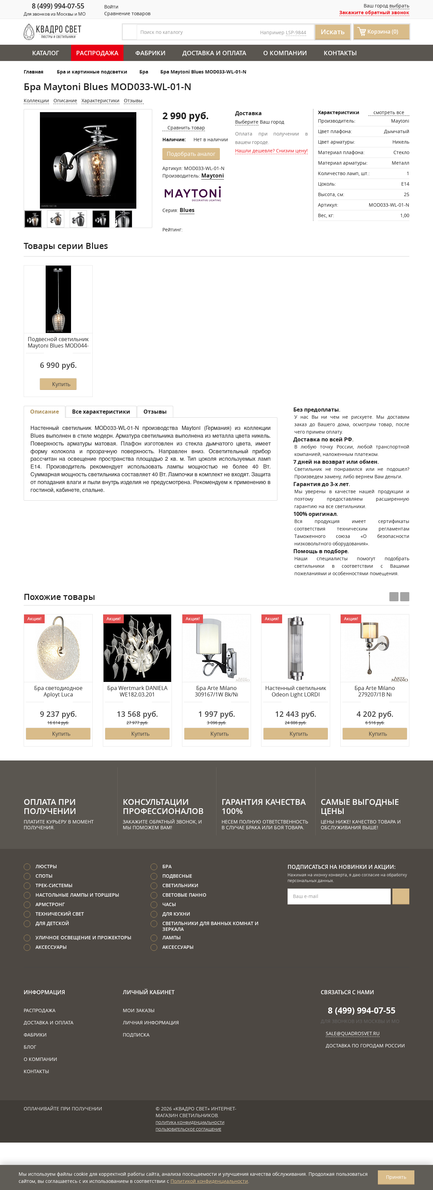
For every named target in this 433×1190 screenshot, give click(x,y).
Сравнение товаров (127, 13)
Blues (187, 210)
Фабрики (150, 53)
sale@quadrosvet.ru (353, 1033)
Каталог (45, 53)
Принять (396, 1177)
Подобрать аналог (191, 154)
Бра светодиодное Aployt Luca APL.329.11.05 (58, 691)
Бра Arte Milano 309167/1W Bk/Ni (216, 691)
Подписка (136, 1034)
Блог (30, 1047)
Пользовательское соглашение (188, 1129)
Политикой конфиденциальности (209, 1181)
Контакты (340, 53)
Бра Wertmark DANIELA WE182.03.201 (137, 691)
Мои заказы (139, 1010)
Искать (333, 31)
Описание (65, 100)
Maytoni (212, 175)
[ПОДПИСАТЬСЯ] (400, 896)
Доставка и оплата (214, 53)
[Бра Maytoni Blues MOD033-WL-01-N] (88, 160)
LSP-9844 (296, 32)
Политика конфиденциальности (190, 1122)
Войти (110, 6)
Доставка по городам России (365, 1045)
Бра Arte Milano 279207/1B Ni (375, 691)
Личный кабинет (149, 992)
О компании (285, 53)
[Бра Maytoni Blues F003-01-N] (55, 219)
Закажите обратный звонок (374, 12)
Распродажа (97, 53)
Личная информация (151, 1022)
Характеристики (100, 100)
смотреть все (389, 112)
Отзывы (134, 100)
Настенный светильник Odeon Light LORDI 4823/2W (295, 691)
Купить (61, 384)
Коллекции (36, 100)
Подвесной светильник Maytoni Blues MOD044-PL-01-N (58, 343)
